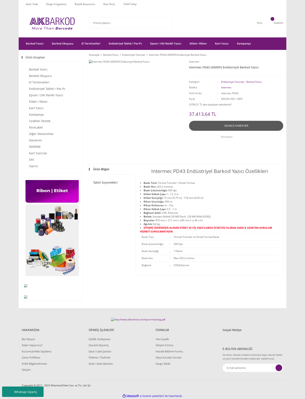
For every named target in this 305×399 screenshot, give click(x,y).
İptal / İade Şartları (100, 351)
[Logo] (52, 23)
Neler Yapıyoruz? (32, 345)
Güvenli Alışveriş (99, 345)
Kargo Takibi (163, 364)
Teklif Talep (130, 4)
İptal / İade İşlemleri (101, 364)
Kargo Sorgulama (56, 4)
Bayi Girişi (109, 4)
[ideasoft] (130, 396)
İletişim (26, 370)
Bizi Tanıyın (28, 339)
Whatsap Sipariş (25, 392)
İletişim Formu (164, 345)
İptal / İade (32, 4)
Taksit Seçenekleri (105, 182)
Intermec (194, 61)
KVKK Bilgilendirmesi (34, 364)
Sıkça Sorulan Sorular (169, 357)
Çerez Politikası (31, 357)
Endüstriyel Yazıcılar (232, 82)
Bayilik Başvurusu (85, 4)
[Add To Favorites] (190, 136)
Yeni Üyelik (162, 339)
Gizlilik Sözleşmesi (99, 339)
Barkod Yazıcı (254, 82)
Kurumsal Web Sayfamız (36, 351)
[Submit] (279, 367)
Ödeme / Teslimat (99, 357)
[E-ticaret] (152, 396)
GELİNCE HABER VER (236, 125)
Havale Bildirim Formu (169, 351)
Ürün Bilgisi (101, 169)
